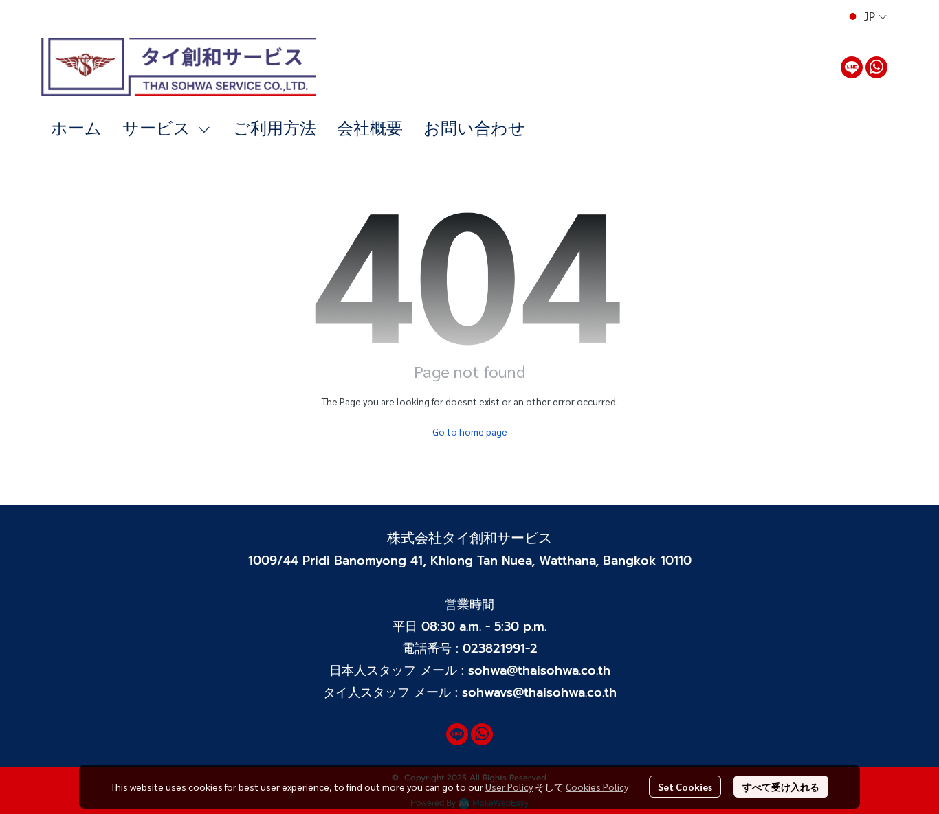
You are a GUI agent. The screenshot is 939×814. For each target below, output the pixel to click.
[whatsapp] (876, 67)
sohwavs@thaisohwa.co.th (539, 692)
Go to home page (469, 431)
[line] (852, 67)
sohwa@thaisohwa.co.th (539, 670)
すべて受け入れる (780, 786)
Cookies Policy (597, 786)
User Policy (509, 786)
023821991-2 (500, 648)
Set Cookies (685, 786)
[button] (866, 16)
